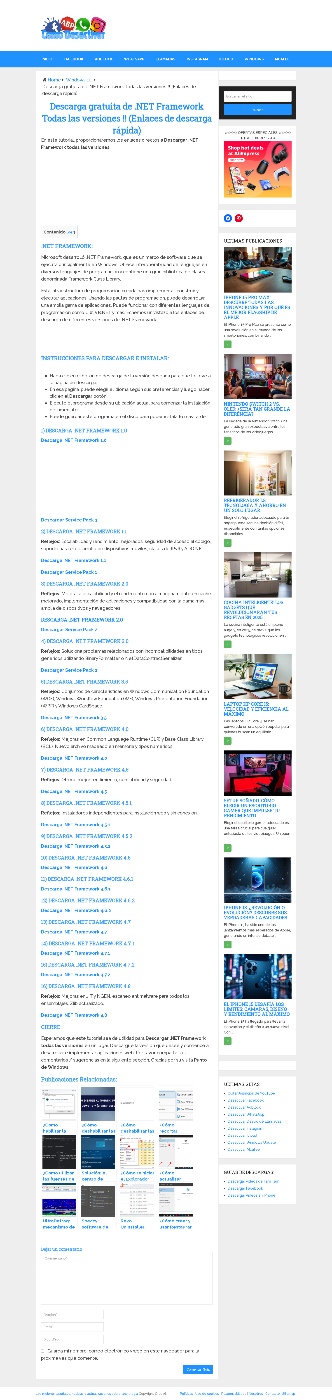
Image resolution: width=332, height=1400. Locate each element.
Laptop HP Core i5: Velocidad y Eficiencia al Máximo (256, 709)
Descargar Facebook (245, 1188)
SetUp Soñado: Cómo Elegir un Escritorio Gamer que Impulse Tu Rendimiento (252, 808)
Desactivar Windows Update (252, 1142)
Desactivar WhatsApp (246, 1114)
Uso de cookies (207, 1393)
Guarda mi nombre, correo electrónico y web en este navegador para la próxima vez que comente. (120, 1354)
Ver (71, 232)
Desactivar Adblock (244, 1107)
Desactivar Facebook (246, 1100)
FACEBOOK (74, 59)
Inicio (47, 59)
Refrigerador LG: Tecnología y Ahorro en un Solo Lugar (255, 505)
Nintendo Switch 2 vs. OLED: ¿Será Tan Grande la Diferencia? (257, 409)
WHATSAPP (134, 59)
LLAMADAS (165, 59)
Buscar (258, 110)
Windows (254, 59)
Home (54, 80)
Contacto (272, 1393)
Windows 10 (78, 80)
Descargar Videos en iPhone (251, 1195)
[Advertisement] (127, 189)
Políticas (186, 1393)
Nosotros (256, 1393)
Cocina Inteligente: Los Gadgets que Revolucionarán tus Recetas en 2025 (253, 609)
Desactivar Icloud (242, 1135)
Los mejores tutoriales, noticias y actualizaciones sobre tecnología (87, 1393)
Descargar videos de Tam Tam (253, 1181)
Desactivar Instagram (246, 1128)
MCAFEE (282, 59)
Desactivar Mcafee (244, 1149)
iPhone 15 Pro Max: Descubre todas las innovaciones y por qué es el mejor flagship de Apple (257, 307)
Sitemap (288, 1393)
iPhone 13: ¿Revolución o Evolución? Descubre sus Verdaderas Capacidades (255, 912)
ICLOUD (226, 59)
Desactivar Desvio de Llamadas (254, 1121)
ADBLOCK (104, 59)
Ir (228, 344)
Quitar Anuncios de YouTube (251, 1093)
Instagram (197, 59)
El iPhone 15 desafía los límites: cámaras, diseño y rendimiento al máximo (257, 1009)
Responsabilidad (233, 1393)
